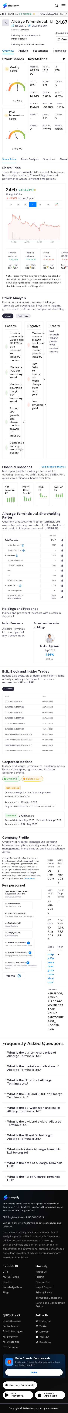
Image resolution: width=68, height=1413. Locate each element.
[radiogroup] (34, 204)
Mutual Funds (11, 1276)
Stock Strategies (13, 1331)
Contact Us (42, 1282)
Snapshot (49, 159)
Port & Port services (32, 44)
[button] (13, 975)
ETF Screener (11, 1347)
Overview (8, 50)
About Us (41, 1271)
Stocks (7, 1282)
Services (24, 29)
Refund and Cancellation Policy (50, 1304)
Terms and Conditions (49, 1297)
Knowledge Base (12, 1287)
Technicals (59, 50)
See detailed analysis (54, 466)
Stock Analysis (30, 159)
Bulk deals (8, 689)
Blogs (6, 1292)
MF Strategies (11, 1341)
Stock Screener (12, 1321)
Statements (40, 50)
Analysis (24, 50)
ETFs (5, 1271)
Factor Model (11, 1326)
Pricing (40, 1276)
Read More (30, 878)
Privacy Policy (44, 1292)
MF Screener (10, 1336)
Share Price (9, 159)
